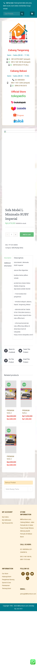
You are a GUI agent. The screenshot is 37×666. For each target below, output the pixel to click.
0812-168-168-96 (25, 556)
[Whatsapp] (27, 578)
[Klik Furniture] (18, 24)
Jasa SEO (19, 609)
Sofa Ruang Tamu (17, 248)
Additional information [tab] (8, 264)
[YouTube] (32, 574)
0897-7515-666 (25, 559)
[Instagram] (27, 574)
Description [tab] (7, 258)
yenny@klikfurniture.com (28, 594)
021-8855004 (24, 549)
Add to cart (27, 234)
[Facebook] (23, 574)
